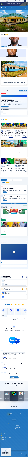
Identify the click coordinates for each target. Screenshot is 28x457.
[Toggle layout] (9, 448)
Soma (4, 115)
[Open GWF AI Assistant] (26, 455)
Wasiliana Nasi (15, 1)
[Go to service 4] (13, 408)
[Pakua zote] (24, 282)
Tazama (6, 194)
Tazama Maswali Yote (13, 379)
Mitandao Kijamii (7, 1)
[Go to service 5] (14, 408)
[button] (14, 354)
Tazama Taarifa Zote (23, 92)
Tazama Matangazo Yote (14, 205)
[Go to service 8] (16, 408)
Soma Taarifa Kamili (4, 108)
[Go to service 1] (11, 408)
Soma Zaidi (2, 85)
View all (26, 243)
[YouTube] (15, 421)
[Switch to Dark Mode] (23, 1)
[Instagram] (13, 421)
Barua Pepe (20, 1)
